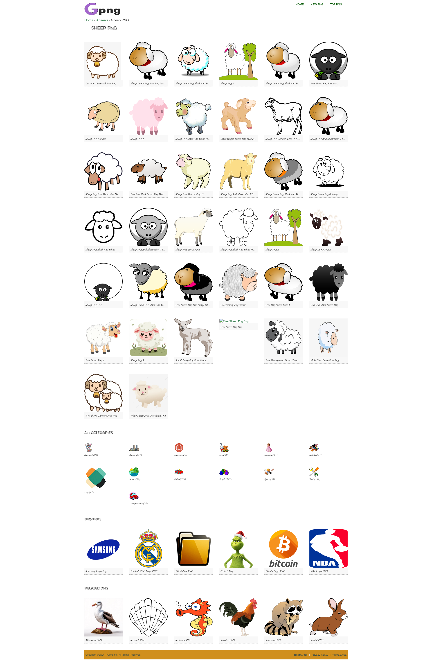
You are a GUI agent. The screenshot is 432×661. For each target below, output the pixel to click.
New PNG (316, 4)
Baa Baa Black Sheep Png (324, 305)
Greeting (268, 454)
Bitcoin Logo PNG (275, 571)
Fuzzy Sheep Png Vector (233, 305)
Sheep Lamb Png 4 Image (324, 194)
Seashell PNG (137, 640)
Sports (267, 479)
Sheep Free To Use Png (188, 249)
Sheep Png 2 (227, 83)
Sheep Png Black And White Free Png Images (200, 138)
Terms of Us (339, 654)
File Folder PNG (184, 571)
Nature (132, 479)
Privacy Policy (320, 654)
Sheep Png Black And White (100, 249)
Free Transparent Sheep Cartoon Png (286, 360)
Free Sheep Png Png (231, 327)
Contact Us (300, 654)
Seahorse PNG (183, 640)
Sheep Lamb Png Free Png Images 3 (149, 83)
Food (221, 454)
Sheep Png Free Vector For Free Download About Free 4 (116, 194)
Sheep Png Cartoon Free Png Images (285, 138)
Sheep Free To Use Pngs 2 (190, 194)
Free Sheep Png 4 (95, 360)
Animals (102, 20)
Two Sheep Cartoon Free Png (101, 415)
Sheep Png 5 (137, 360)
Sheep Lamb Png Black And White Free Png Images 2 (294, 83)
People (222, 479)
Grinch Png (226, 571)
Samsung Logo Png (96, 571)
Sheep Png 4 (137, 138)
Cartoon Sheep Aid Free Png (101, 83)
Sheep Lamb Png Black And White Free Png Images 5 (294, 194)
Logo (86, 492)
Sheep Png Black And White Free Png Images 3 (245, 249)
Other (177, 479)
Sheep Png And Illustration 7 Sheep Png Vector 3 (246, 194)
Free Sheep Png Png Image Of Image (195, 305)
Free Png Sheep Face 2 (278, 305)
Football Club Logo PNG (144, 571)
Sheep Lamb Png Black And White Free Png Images (203, 83)
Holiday (313, 454)
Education (179, 454)
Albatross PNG (94, 640)
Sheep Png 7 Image (96, 138)
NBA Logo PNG (319, 571)
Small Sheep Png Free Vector (191, 360)
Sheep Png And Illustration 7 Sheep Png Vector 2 (336, 138)
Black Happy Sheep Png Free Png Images (242, 138)
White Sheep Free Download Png (148, 415)
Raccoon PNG (273, 640)
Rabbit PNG (317, 640)
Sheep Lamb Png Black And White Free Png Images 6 (159, 305)
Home (300, 4)
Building (133, 454)
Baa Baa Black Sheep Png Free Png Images (153, 194)
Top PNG (336, 4)
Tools (311, 479)
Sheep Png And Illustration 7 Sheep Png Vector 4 (156, 249)
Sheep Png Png (94, 305)
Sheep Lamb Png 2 (320, 249)
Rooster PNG (227, 640)
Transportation (136, 503)
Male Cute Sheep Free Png (324, 360)
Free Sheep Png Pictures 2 (324, 83)
